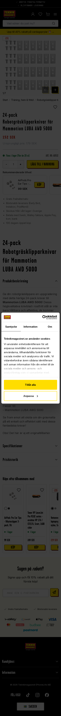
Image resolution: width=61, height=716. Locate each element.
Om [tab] (50, 326)
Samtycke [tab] (11, 326)
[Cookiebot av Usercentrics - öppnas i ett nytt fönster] (43, 317)
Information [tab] (30, 326)
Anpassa (28, 395)
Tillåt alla (30, 384)
